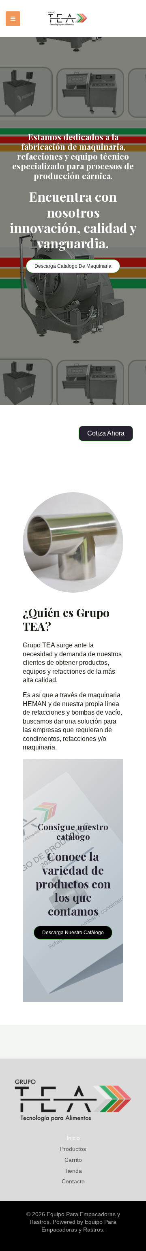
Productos (73, 1149)
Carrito (73, 1160)
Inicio (73, 1138)
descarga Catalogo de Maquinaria (73, 266)
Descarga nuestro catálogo (73, 932)
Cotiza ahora (106, 433)
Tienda (73, 1171)
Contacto (73, 1181)
